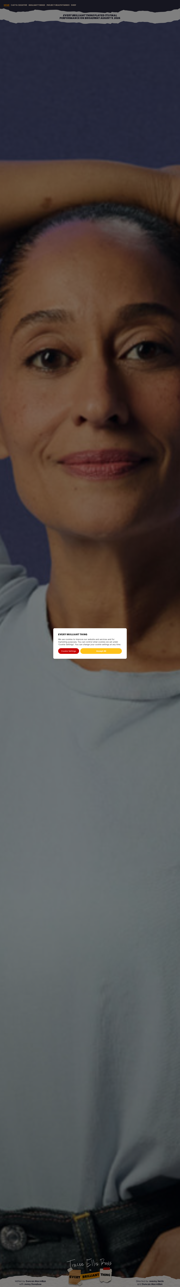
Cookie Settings (68, 651)
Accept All (101, 651)
